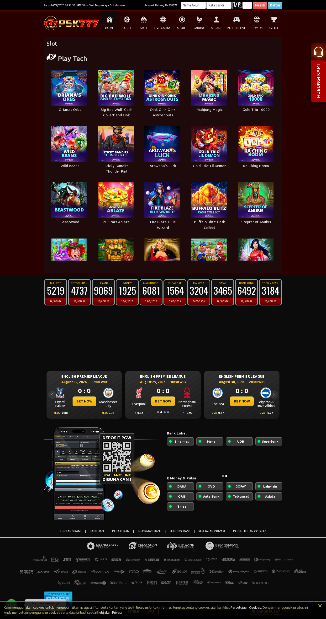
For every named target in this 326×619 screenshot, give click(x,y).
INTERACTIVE (236, 27)
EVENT (274, 27)
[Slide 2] (161, 412)
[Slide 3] (165, 412)
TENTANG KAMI (70, 531)
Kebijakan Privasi (109, 612)
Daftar (275, 5)
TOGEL (127, 27)
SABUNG (199, 27)
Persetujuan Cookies (246, 607)
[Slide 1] (158, 412)
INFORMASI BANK (150, 531)
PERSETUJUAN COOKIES (250, 531)
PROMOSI (256, 27)
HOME (109, 27)
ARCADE (216, 27)
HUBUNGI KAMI (180, 531)
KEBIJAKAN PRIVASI (212, 531)
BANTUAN (97, 531)
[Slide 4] (168, 412)
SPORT (182, 27)
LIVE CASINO (163, 27)
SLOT (144, 27)
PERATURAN (120, 531)
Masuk (260, 5)
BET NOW (102, 401)
